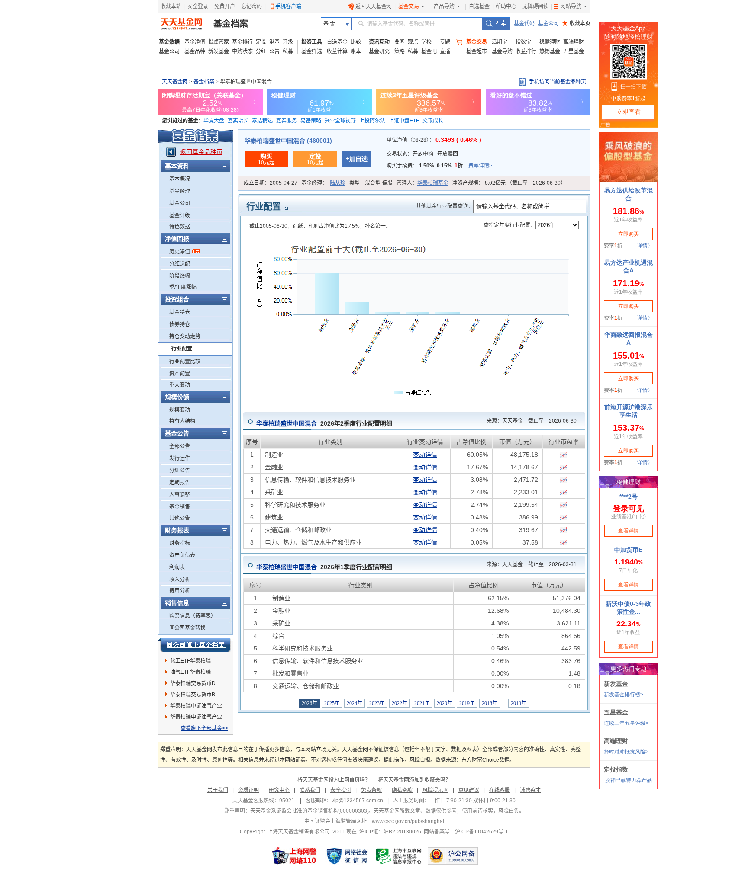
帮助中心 (506, 6)
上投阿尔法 (372, 121)
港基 (274, 42)
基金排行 (242, 42)
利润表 (177, 567)
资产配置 (179, 374)
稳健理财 (549, 42)
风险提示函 (435, 790)
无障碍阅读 (535, 6)
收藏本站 (171, 6)
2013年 (518, 703)
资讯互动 (379, 42)
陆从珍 (337, 183)
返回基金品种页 (201, 151)
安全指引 (340, 790)
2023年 (377, 703)
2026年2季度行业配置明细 (324, 423)
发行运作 (179, 458)
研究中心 (279, 790)
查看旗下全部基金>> (204, 728)
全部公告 (179, 446)
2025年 (332, 703)
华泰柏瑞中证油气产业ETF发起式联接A (196, 718)
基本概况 (179, 179)
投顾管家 (218, 42)
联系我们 (310, 790)
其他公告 (179, 518)
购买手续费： (439, 166)
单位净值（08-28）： (434, 140)
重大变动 (179, 385)
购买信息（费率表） (192, 616)
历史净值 (179, 252)
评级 (288, 42)
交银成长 (432, 121)
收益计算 (337, 51)
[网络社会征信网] (347, 856)
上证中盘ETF (404, 121)
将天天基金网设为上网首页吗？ (333, 780)
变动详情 (425, 454)
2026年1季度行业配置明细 (324, 567)
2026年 (309, 703)
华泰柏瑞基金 (432, 183)
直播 (445, 51)
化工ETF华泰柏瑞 (190, 661)
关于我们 (217, 790)
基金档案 (230, 24)
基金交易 (408, 6)
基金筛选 (311, 51)
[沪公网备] (453, 856)
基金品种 (194, 51)
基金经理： (323, 183)
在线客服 (499, 790)
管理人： (422, 183)
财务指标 (179, 543)
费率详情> (480, 166)
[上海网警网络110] (294, 856)
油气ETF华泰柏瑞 (190, 672)
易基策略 (310, 121)
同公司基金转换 (187, 628)
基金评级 (179, 215)
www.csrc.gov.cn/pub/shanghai (408, 821)
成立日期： (270, 183)
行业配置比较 (184, 362)
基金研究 (379, 51)
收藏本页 (576, 23)
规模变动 (179, 410)
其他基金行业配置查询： (444, 206)
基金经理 (179, 191)
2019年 (467, 703)
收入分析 (179, 580)
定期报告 (179, 483)
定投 (261, 42)
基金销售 (179, 507)
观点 (413, 42)
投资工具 (311, 42)
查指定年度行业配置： (509, 225)
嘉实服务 (286, 121)
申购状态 (242, 51)
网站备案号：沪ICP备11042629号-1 (466, 832)
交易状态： (422, 154)
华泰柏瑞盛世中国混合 (286, 423)
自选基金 (479, 6)
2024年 (354, 703)
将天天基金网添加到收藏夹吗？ (414, 780)
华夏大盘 (213, 121)
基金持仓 (179, 312)
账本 (356, 51)
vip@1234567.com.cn (357, 801)
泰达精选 (262, 121)
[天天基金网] (182, 23)
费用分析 (179, 591)
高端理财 (573, 42)
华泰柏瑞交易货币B (192, 695)
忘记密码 (251, 6)
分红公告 (179, 471)
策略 (399, 51)
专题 (445, 42)
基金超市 (476, 51)
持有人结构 (182, 421)
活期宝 (499, 42)
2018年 (489, 703)
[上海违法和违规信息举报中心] (399, 856)
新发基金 (218, 51)
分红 (261, 51)
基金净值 (194, 42)
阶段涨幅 (179, 276)
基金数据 (169, 42)
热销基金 (549, 51)
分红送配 (179, 264)
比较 (356, 42)
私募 (288, 51)
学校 (426, 42)
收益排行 (526, 51)
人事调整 (179, 495)
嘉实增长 (238, 121)
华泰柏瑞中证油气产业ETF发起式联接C (196, 707)
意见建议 (468, 790)
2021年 (422, 703)
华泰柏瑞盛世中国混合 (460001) (288, 140)
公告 (274, 51)
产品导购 (444, 6)
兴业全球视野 (340, 121)
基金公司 (548, 23)
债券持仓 (179, 324)
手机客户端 (288, 6)
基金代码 (524, 23)
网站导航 (571, 6)
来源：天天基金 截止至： (529, 421)
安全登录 (197, 6)
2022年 (399, 703)
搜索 (496, 24)
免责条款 (371, 790)
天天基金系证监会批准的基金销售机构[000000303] (309, 811)
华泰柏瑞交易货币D (193, 683)
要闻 (399, 42)
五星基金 (573, 51)
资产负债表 (182, 555)
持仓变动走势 (184, 336)
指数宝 (523, 42)
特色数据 (179, 227)
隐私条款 (402, 790)
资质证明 (248, 790)
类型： (371, 183)
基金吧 (429, 51)
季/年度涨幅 (183, 287)
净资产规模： (509, 183)
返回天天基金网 (373, 6)
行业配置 (181, 349)
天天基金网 (175, 82)
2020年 (444, 703)
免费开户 (224, 6)
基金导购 (502, 51)
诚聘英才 (530, 790)
